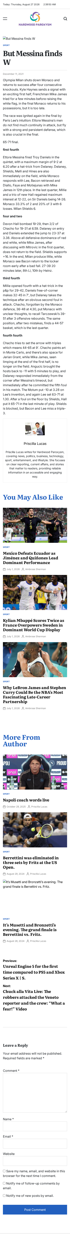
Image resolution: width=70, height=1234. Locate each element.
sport (6, 45)
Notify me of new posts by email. (30, 1196)
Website (9, 1154)
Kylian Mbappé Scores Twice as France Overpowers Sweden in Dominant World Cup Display (33, 624)
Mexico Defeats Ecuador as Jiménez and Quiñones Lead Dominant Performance (30, 557)
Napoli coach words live (26, 800)
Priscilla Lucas (39, 806)
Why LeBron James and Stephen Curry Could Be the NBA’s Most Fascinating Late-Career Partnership (34, 694)
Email (8, 1136)
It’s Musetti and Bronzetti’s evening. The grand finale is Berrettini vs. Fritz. (30, 929)
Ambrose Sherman (35, 569)
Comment (11, 1071)
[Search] (65, 19)
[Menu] (5, 19)
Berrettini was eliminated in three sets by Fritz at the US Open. (31, 862)
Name (8, 1119)
